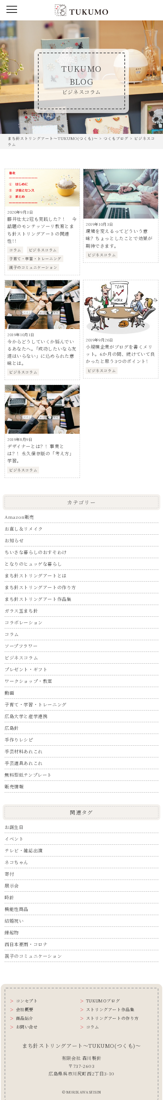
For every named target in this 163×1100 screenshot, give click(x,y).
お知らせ (14, 540)
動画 (9, 692)
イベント (14, 838)
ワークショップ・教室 (28, 681)
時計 (9, 897)
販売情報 (14, 786)
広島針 (12, 728)
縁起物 (12, 932)
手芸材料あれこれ (24, 751)
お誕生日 (14, 827)
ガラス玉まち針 (21, 610)
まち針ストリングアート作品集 (38, 599)
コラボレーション (24, 622)
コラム (12, 634)
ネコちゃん (16, 862)
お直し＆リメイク (24, 528)
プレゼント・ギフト (26, 669)
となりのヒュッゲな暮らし (33, 563)
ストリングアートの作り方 (112, 1018)
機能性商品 (16, 909)
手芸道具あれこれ (24, 763)
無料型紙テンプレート (28, 774)
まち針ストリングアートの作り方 (40, 587)
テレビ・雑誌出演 (24, 850)
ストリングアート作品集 (110, 1009)
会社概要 (24, 1009)
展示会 (12, 885)
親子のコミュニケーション (33, 956)
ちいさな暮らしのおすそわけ (36, 552)
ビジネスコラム (21, 657)
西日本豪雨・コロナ (26, 944)
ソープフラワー (21, 645)
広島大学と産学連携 (26, 716)
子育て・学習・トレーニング (36, 704)
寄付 (9, 873)
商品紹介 (24, 1018)
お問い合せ (27, 1027)
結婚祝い (14, 920)
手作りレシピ (19, 739)
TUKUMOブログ (103, 1001)
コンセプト (27, 1001)
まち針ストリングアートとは (36, 575)
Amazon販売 (19, 517)
